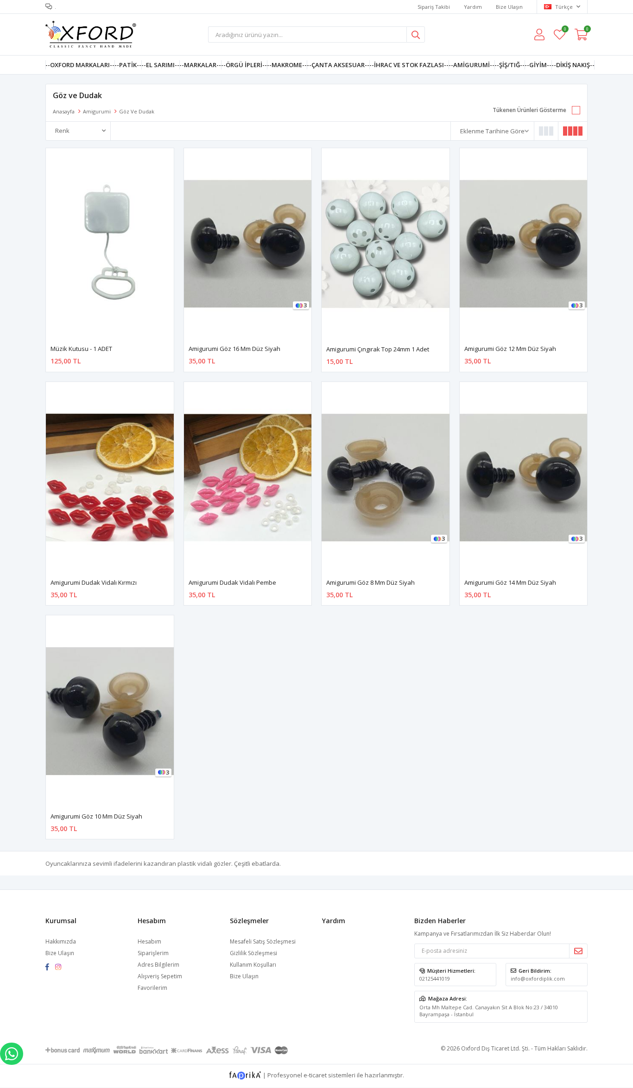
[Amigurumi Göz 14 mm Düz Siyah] (524, 477)
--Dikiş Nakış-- (573, 65)
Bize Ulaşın (509, 6)
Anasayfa (64, 111)
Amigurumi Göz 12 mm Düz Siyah (510, 348)
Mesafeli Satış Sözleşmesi (263, 941)
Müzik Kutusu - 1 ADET (81, 348)
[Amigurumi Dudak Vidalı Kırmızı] (110, 477)
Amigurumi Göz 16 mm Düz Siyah (234, 348)
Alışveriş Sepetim (160, 976)
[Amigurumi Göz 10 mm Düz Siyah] (110, 711)
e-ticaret (315, 1075)
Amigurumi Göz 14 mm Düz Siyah (510, 582)
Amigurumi (97, 111)
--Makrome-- (287, 65)
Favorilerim (564, 30)
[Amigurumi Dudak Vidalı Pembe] (248, 477)
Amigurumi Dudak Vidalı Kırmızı (94, 582)
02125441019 (434, 978)
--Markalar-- (200, 65)
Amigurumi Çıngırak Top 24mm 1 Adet (377, 349)
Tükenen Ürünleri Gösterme (529, 110)
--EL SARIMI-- (160, 65)
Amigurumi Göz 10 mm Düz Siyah (96, 816)
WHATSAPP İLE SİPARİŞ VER (11, 1054)
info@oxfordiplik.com (538, 978)
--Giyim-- (538, 65)
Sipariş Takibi (434, 6)
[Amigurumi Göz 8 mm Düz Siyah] (385, 477)
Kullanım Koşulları (253, 965)
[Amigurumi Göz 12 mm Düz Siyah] (524, 243)
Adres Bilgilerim (158, 965)
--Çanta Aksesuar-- (338, 65)
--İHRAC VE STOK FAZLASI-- (409, 65)
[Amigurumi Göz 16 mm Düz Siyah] (248, 243)
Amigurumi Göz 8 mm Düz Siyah (370, 582)
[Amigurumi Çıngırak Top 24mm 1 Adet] (385, 244)
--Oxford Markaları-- (79, 65)
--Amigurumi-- (471, 65)
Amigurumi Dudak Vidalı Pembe (232, 582)
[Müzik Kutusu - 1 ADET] (110, 243)
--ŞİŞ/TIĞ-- (509, 65)
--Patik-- (127, 65)
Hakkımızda (60, 941)
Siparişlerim (153, 953)
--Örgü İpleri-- (244, 65)
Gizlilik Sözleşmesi (253, 953)
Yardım (473, 6)
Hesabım (149, 941)
